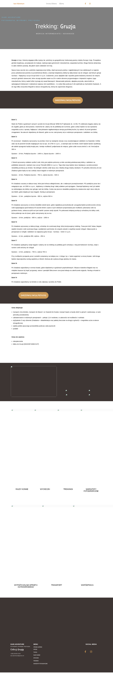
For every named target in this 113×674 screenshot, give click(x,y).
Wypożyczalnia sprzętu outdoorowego (25, 586)
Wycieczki (45, 489)
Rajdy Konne (22, 489)
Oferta (61, 4)
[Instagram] (90, 3)
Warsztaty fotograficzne (91, 490)
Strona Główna (51, 4)
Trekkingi (68, 489)
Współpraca (87, 585)
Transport (56, 585)
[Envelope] (94, 3)
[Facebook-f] (85, 3)
